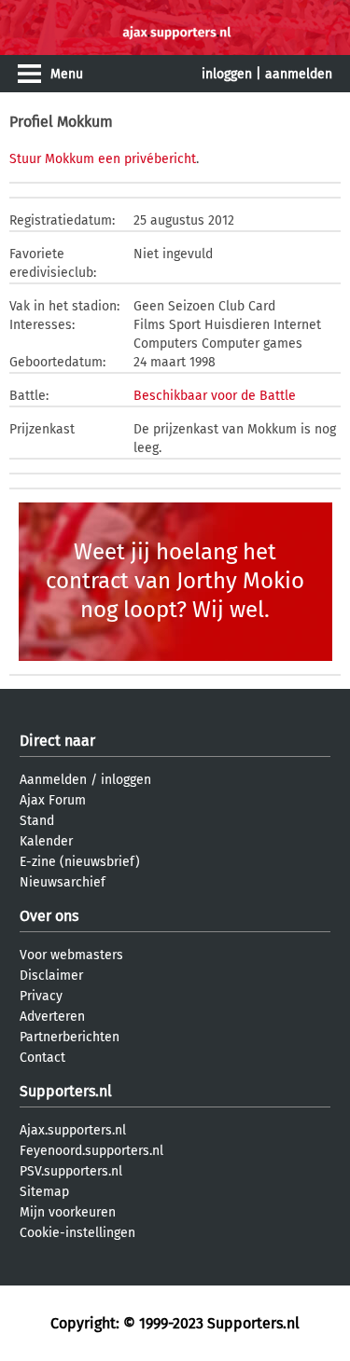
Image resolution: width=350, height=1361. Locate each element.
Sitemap (44, 1192)
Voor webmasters (71, 955)
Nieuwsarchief (62, 882)
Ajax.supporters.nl (73, 1130)
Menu (66, 74)
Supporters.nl (66, 1091)
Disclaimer (51, 975)
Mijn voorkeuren (68, 1212)
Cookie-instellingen (77, 1233)
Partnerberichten (69, 1037)
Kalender (46, 841)
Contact (42, 1057)
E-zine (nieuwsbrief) (80, 862)
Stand (37, 821)
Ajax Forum (53, 800)
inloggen (227, 74)
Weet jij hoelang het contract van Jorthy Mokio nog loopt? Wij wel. (175, 581)
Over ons (49, 916)
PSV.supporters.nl (71, 1171)
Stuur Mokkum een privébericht (102, 159)
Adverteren (52, 1016)
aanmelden (298, 74)
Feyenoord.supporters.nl (91, 1151)
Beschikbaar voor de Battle (214, 396)
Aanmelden (53, 780)
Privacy (41, 996)
